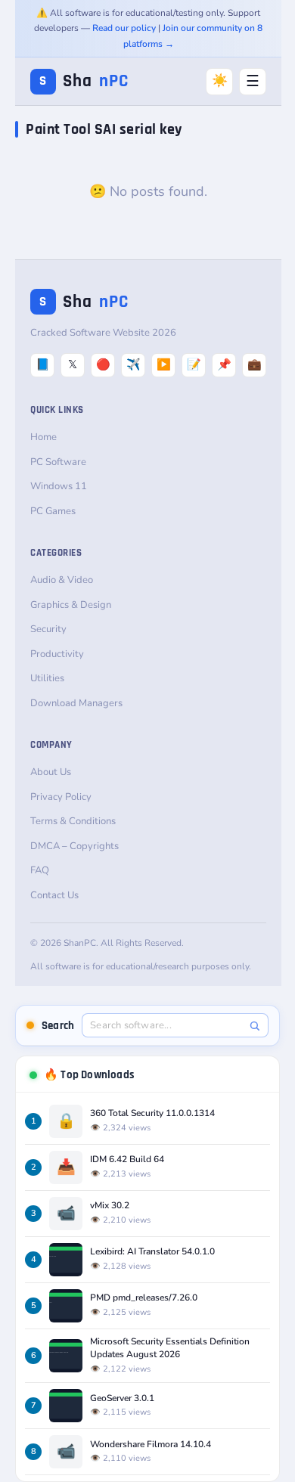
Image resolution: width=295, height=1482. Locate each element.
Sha (84, 81)
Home (43, 437)
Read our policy (124, 28)
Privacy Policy (61, 797)
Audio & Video (61, 580)
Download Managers (76, 703)
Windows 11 (58, 486)
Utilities (47, 678)
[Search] (254, 1025)
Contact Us (54, 895)
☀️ (220, 80)
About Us (50, 772)
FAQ (39, 870)
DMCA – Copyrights (74, 846)
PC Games (53, 511)
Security (48, 629)
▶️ (164, 364)
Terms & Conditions (73, 821)
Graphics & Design (70, 605)
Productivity (57, 654)
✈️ (133, 364)
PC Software (58, 462)
